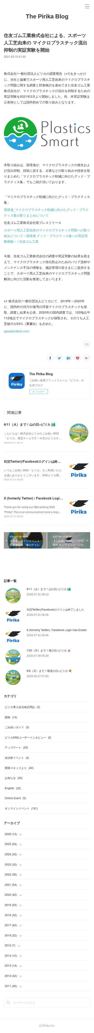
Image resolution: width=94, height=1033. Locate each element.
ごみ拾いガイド (17, 727)
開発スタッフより (19, 768)
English (13, 788)
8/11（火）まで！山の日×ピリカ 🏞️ (29, 424)
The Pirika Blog (47, 16)
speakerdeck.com (16, 331)
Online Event (15, 798)
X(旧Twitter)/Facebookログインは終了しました (38, 461)
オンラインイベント (21, 808)
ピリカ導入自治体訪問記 (22, 707)
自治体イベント (17, 757)
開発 (11, 717)
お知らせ (14, 778)
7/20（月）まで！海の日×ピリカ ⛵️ (49, 650)
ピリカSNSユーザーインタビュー (28, 737)
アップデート (16, 747)
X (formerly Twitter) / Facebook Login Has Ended (41, 498)
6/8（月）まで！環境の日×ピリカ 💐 (49, 671)
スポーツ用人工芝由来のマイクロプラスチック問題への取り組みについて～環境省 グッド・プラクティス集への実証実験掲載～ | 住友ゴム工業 (47, 236)
